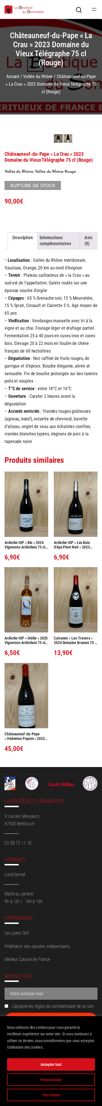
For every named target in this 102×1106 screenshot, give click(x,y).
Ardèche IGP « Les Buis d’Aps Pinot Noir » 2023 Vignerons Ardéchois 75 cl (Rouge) (74, 544)
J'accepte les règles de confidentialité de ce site (51, 1006)
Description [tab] (22, 237)
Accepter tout (51, 1064)
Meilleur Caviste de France (27, 959)
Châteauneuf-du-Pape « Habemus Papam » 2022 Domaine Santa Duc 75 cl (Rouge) (25, 736)
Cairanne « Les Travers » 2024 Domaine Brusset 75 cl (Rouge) (75, 640)
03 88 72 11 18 (18, 843)
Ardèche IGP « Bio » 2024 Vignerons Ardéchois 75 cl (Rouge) (25, 544)
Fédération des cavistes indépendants (37, 946)
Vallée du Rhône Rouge (55, 172)
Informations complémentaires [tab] (55, 240)
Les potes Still (17, 933)
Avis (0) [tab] (88, 240)
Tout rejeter (51, 1095)
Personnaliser (51, 1079)
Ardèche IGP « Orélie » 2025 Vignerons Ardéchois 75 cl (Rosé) (26, 640)
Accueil (12, 76)
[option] (67, 138)
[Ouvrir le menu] (94, 9)
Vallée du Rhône (38, 76)
